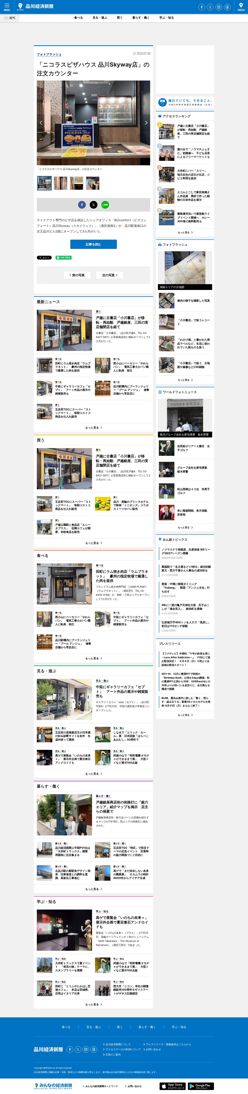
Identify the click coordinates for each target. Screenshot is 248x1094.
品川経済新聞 (35, 7)
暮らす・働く (141, 17)
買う (120, 17)
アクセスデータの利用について (123, 1049)
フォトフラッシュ (49, 54)
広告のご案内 (113, 1054)
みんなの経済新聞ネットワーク (53, 1086)
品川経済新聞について (118, 1044)
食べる (78, 17)
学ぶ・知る (166, 17)
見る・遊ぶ (100, 17)
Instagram (218, 7)
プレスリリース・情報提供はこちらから (168, 1044)
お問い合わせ (153, 1049)
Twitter (210, 7)
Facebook (201, 7)
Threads (227, 7)
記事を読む (93, 244)
